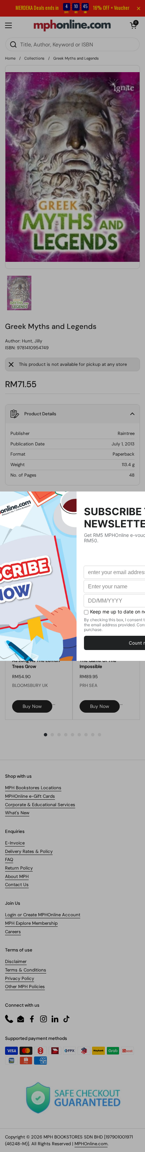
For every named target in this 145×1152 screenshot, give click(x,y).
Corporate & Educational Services (40, 805)
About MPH (17, 876)
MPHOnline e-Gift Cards (30, 796)
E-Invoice (15, 843)
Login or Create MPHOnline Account (42, 915)
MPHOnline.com (91, 1144)
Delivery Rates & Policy (29, 851)
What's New (17, 813)
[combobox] (72, 44)
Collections (34, 58)
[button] (133, 25)
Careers (13, 932)
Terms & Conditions (25, 970)
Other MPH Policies (25, 986)
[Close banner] (139, 8)
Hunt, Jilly (32, 341)
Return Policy (19, 868)
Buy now (32, 706)
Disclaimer (16, 961)
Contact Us (17, 884)
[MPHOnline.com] (72, 25)
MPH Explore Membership (31, 923)
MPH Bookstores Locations (33, 788)
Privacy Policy (19, 978)
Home (10, 58)
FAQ (9, 859)
